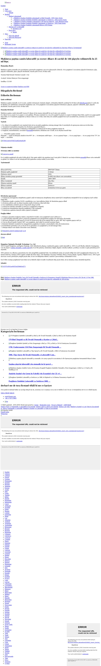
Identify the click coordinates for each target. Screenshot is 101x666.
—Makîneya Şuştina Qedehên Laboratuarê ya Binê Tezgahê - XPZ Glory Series (38, 18)
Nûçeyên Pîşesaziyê (15, 37)
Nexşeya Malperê (56, 405)
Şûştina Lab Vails (64, 406)
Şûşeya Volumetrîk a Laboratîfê (12, 408)
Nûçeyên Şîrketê (14, 36)
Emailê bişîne (5, 412)
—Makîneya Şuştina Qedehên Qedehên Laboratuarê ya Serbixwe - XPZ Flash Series (39, 23)
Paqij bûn (8, 39)
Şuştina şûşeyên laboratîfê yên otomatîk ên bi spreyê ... (31, 364)
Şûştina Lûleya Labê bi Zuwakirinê (47, 406)
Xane (6, 9)
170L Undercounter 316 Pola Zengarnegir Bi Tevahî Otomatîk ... (35, 347)
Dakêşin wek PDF (23, 86)
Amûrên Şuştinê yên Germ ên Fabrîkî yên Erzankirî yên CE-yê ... (35, 374)
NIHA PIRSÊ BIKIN (7, 393)
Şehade (11, 12)
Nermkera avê (17, 28)
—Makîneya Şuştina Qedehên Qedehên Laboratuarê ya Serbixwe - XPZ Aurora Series (40, 20)
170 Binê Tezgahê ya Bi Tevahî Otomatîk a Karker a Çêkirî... (33, 339)
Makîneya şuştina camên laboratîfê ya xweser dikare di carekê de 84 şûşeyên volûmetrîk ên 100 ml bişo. (37, 279)
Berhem (7, 14)
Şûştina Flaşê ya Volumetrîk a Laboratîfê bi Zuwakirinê (18, 406)
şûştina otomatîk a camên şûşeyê (21, 248)
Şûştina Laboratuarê (15, 16)
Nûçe (6, 34)
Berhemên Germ (45, 405)
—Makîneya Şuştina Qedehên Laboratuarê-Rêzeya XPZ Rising (32, 25)
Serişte (36, 405)
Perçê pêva (12, 30)
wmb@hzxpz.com (10, 396)
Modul (15, 32)
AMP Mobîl (67, 405)
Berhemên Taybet (10, 44)
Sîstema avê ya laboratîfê (16, 27)
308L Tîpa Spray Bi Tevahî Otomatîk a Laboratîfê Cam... (32, 355)
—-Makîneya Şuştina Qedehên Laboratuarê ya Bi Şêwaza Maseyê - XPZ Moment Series (40, 21)
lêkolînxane (83, 103)
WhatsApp (4, 414)
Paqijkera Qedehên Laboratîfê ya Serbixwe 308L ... (29, 381)
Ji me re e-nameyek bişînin (9, 86)
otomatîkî (30, 130)
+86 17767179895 (10, 398)
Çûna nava (8, 11)
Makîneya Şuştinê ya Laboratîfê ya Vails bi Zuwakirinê (40, 408)
